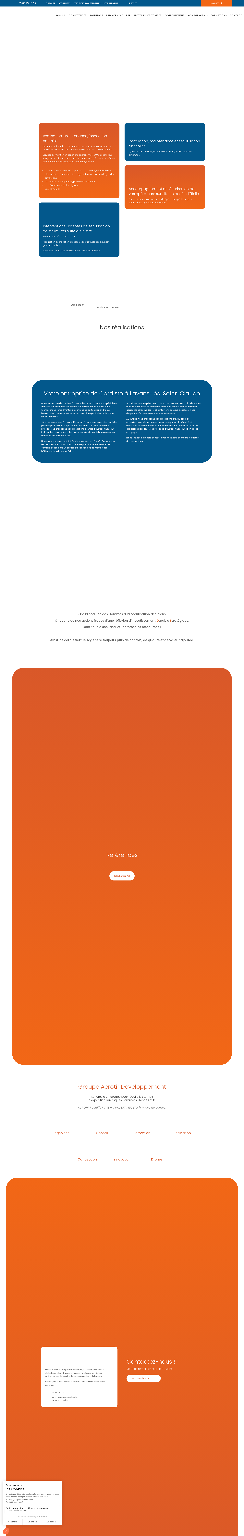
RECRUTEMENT (111, 3)
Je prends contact (143, 1378)
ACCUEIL (60, 15)
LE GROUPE (50, 3)
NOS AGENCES (196, 15)
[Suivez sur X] (137, 1390)
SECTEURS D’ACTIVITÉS (147, 15)
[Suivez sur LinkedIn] (190, 3)
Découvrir (122, 102)
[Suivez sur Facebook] (186, 3)
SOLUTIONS (96, 15)
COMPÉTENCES (77, 15)
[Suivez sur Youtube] (195, 3)
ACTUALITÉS (64, 3)
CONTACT (236, 15)
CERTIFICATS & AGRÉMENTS (86, 3)
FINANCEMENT (114, 15)
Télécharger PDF (122, 875)
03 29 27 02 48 (68, 236)
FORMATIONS (219, 15)
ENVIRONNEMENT (175, 15)
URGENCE (132, 3)
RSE (128, 15)
